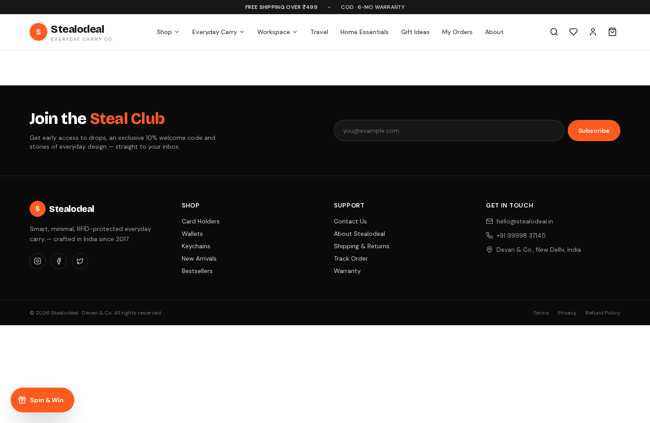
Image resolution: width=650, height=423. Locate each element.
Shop (164, 32)
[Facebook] (59, 261)
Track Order (351, 258)
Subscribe (594, 131)
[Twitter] (80, 261)
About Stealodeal (359, 234)
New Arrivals (199, 258)
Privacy (567, 312)
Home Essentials (364, 32)
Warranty (347, 271)
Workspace (273, 32)
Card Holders (201, 221)
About (494, 32)
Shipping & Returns (362, 246)
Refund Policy (602, 312)
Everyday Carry (214, 32)
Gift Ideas (415, 32)
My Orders (457, 32)
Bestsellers (197, 271)
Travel (319, 32)
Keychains (196, 246)
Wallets (192, 234)
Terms (541, 312)
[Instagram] (38, 261)
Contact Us (350, 221)
